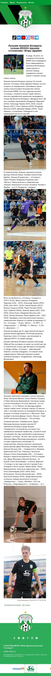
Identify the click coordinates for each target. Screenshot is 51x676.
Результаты (22, 2)
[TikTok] (14, 39)
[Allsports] (18, 668)
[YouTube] (23, 39)
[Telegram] (37, 39)
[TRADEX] (31, 668)
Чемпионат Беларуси (13, 605)
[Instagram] (32, 39)
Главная (4, 2)
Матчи (31, 2)
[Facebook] (28, 39)
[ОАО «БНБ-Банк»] (6, 668)
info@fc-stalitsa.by (9, 651)
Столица (27, 605)
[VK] (19, 39)
